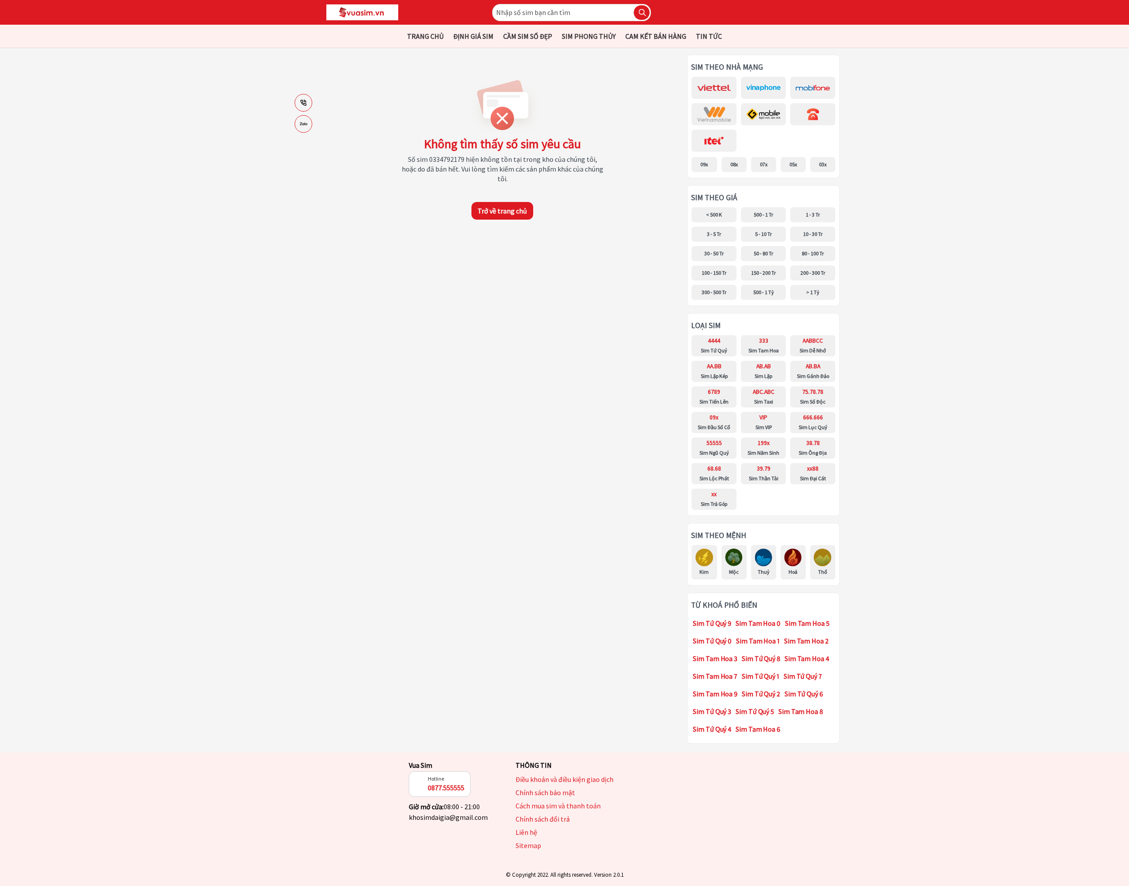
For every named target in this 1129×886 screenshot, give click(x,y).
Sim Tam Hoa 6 (758, 729)
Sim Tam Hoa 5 (807, 623)
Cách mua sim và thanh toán (558, 805)
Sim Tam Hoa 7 (715, 676)
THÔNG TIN (534, 765)
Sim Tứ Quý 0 (712, 640)
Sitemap (528, 845)
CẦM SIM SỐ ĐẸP (527, 36)
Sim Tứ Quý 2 (761, 693)
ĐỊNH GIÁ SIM (473, 36)
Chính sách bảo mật (545, 792)
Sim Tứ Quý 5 (755, 711)
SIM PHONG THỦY (589, 36)
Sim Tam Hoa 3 (715, 658)
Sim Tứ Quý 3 (712, 711)
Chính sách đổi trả (543, 819)
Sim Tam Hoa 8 (800, 711)
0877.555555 (446, 787)
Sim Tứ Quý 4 (712, 729)
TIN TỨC (709, 36)
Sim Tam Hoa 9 (715, 693)
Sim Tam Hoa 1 (758, 640)
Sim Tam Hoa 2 (806, 640)
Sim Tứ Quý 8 (761, 658)
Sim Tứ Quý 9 (712, 623)
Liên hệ (526, 832)
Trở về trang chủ (502, 210)
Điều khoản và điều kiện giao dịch (564, 779)
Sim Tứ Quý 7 (803, 676)
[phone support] (303, 103)
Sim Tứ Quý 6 (804, 693)
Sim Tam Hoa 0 (758, 623)
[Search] (642, 12)
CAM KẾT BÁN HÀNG (655, 36)
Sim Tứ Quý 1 (760, 676)
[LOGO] (362, 12)
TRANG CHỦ (425, 36)
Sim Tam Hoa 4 (807, 658)
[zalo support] (303, 124)
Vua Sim (420, 765)
